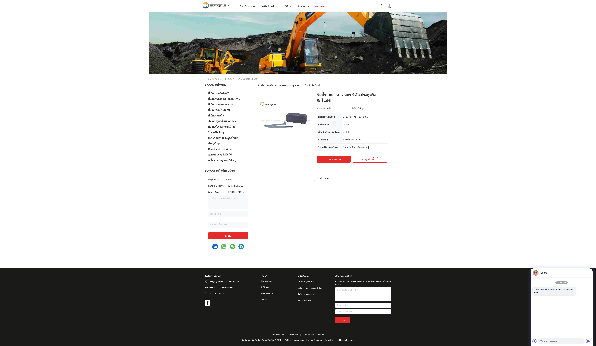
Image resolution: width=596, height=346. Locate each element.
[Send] (588, 341)
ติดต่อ (228, 235)
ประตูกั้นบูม (214, 143)
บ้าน (207, 79)
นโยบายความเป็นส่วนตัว (314, 335)
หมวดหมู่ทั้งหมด (304, 300)
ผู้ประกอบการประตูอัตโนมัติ (223, 137)
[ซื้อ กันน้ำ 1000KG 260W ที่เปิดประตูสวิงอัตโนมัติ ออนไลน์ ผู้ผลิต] (286, 120)
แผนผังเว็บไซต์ (278, 335)
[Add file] (534, 341)
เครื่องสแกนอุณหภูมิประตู (222, 160)
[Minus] (588, 273)
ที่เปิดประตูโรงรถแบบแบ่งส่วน (224, 98)
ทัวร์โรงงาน (265, 287)
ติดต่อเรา (264, 299)
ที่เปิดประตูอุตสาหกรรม (220, 104)
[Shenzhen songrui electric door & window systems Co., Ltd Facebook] (207, 303)
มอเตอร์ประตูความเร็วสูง (221, 126)
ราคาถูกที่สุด (334, 159)
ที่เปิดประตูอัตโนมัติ (218, 93)
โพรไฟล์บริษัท (266, 281)
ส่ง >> (342, 320)
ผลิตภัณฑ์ (216, 79)
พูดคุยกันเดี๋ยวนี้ (370, 159)
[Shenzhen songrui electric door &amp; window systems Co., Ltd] (214, 5)
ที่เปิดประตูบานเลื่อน (219, 110)
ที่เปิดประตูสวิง (216, 115)
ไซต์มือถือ (294, 335)
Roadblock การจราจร (220, 149)
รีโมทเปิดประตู (216, 132)
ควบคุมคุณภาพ (267, 293)
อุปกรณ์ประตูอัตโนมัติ (220, 154)
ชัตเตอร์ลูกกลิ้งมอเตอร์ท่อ (222, 121)
